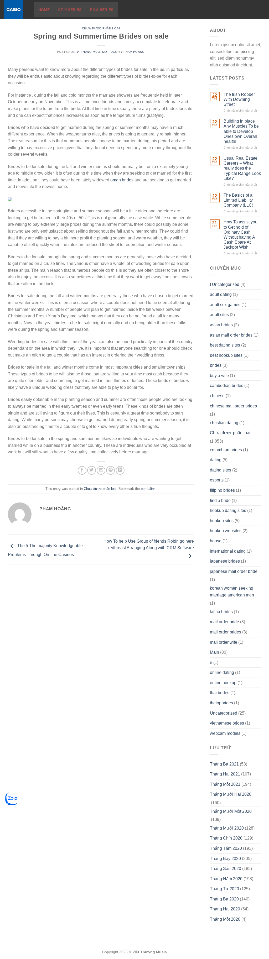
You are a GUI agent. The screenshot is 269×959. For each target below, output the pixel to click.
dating (215, 460)
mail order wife (223, 642)
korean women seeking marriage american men (232, 591)
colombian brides (226, 450)
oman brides (121, 180)
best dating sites (225, 345)
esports (217, 480)
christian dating (224, 423)
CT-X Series (69, 10)
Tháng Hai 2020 (225, 909)
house (215, 541)
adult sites (219, 314)
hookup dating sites (228, 510)
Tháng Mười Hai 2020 (230, 794)
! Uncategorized (224, 284)
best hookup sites (226, 355)
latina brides (221, 612)
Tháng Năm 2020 (226, 879)
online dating (222, 672)
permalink (148, 489)
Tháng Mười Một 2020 (231, 811)
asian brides (221, 325)
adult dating (221, 294)
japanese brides (225, 561)
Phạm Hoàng (134, 51)
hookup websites (225, 530)
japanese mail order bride (233, 571)
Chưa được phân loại (101, 28)
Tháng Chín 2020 (226, 838)
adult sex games (225, 304)
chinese (217, 396)
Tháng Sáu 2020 (225, 868)
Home (44, 10)
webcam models (225, 733)
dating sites (220, 470)
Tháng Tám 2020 (226, 848)
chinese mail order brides (233, 406)
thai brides (219, 692)
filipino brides (222, 490)
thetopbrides (221, 703)
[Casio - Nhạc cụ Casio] (15, 9)
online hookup (223, 682)
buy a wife (219, 375)
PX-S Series (101, 10)
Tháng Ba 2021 (224, 764)
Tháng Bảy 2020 (225, 858)
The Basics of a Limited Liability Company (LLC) (238, 200)
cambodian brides (226, 385)
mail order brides (225, 632)
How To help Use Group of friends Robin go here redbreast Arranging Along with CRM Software (149, 544)
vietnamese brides (227, 723)
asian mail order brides (231, 335)
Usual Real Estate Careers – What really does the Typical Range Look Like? (242, 168)
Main (214, 652)
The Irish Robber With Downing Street (239, 99)
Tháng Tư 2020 (224, 889)
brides (215, 365)
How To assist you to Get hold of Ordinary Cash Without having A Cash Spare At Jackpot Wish (240, 234)
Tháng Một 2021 (225, 784)
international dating (228, 551)
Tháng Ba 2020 (224, 899)
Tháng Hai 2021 (225, 774)
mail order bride (224, 622)
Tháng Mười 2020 (227, 828)
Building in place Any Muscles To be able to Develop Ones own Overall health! (241, 131)
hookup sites (222, 520)
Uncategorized (223, 713)
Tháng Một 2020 (225, 919)
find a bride (220, 500)
